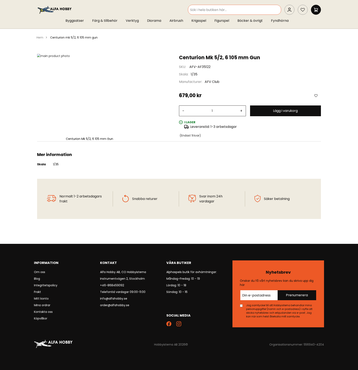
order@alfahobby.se (114, 305)
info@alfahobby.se (113, 298)
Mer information (179, 146)
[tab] (179, 146)
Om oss (39, 272)
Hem (39, 37)
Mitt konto (41, 298)
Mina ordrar (42, 305)
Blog (37, 279)
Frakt (37, 292)
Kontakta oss (43, 312)
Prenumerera (297, 295)
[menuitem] (76, 20)
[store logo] (55, 10)
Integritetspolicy (45, 285)
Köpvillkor (40, 318)
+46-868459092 (112, 285)
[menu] (179, 22)
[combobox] (234, 10)
